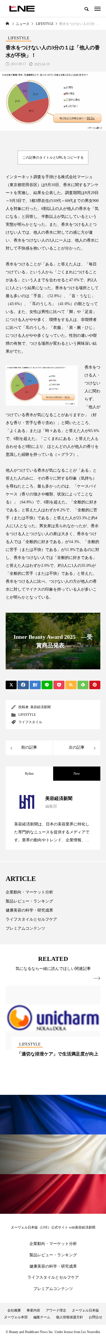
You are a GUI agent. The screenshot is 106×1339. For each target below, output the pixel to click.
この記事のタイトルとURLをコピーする (53, 157)
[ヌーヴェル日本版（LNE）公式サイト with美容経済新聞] (22, 8)
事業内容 (33, 1310)
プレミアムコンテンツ (25, 928)
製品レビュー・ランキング (29, 901)
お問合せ (95, 1317)
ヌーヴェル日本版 (85, 1310)
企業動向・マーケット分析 (29, 892)
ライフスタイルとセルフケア (31, 919)
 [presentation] (97, 978)
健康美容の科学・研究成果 (29, 910)
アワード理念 (56, 1310)
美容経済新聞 (40, 707)
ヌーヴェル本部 (16, 1317)
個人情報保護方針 (69, 1317)
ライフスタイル (30, 722)
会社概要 (14, 1310)
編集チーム (41, 1317)
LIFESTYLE (27, 715)
